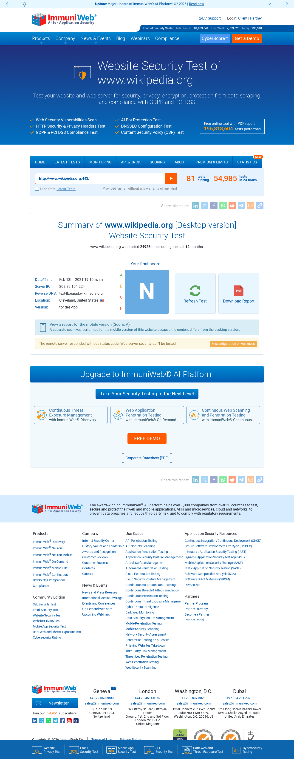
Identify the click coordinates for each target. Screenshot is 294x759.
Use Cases (134, 533)
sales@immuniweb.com (102, 703)
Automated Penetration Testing (146, 568)
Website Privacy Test (47, 621)
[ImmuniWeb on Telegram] (55, 719)
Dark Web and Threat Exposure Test (57, 632)
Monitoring (100, 162)
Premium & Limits (212, 162)
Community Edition (49, 597)
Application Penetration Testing (146, 552)
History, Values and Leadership (103, 546)
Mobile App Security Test (49, 626)
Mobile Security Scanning (142, 629)
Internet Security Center (158, 28)
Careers (87, 574)
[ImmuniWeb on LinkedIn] (34, 719)
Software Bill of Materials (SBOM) (207, 579)
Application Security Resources (211, 533)
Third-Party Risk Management (145, 651)
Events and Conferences (98, 603)
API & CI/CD (130, 162)
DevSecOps (192, 585)
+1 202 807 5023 (193, 698)
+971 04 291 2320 (239, 698)
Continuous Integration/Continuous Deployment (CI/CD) (223, 540)
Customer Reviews (94, 557)
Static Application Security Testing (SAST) (212, 568)
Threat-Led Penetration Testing (146, 656)
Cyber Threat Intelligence (142, 607)
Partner (256, 18)
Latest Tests (67, 162)
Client (242, 18)
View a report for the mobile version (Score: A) (90, 324)
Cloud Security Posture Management (150, 579)
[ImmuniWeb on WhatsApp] (48, 719)
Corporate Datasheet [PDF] (147, 458)
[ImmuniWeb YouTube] (69, 719)
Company (90, 533)
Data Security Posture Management (149, 618)
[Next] (286, 4)
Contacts (88, 568)
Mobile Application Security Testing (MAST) (214, 563)
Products (40, 533)
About (180, 162)
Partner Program (196, 603)
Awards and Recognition (99, 552)
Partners (192, 596)
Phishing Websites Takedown (145, 645)
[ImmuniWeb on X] (41, 719)
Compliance (41, 586)
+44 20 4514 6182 (148, 698)
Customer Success (94, 563)
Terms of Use (101, 740)
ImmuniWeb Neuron (47, 548)
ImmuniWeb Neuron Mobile (52, 555)
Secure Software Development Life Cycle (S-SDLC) (218, 546)
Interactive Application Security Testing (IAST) (215, 552)
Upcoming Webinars (96, 614)
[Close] (269, 4)
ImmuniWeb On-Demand (50, 561)
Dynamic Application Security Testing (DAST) (215, 557)
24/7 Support (210, 18)
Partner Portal (194, 620)
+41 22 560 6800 (102, 698)
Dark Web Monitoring (139, 612)
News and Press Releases (99, 592)
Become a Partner (197, 614)
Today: (246, 28)
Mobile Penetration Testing (143, 623)
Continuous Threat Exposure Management (154, 601)
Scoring (157, 162)
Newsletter (58, 703)
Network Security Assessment (145, 634)
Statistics (249, 160)
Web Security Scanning (140, 667)
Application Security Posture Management (154, 557)
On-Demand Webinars (97, 609)
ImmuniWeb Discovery (49, 542)
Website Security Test (47, 615)
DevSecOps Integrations (49, 580)
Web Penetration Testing (141, 662)
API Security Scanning (140, 546)
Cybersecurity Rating (47, 637)
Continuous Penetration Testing (146, 596)
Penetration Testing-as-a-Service (147, 640)
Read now (196, 4)
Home (40, 162)
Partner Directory (196, 609)
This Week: (218, 28)
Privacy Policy (130, 740)
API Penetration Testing (141, 540)
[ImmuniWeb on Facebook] (62, 719)
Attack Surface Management (145, 563)
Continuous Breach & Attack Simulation (152, 590)
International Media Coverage (102, 598)
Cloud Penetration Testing (143, 574)
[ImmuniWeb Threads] (76, 719)
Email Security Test (45, 610)
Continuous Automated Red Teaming (150, 585)
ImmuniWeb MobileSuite (50, 568)
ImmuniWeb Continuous (50, 574)
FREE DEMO (147, 438)
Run (171, 178)
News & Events (94, 585)
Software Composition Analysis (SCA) (210, 574)
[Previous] (8, 4)
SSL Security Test (44, 604)
